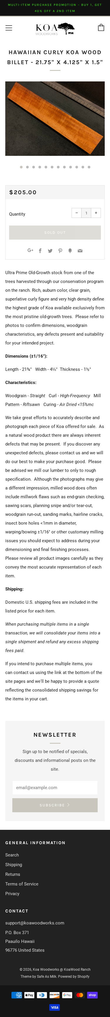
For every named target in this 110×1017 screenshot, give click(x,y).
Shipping (13, 864)
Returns (12, 874)
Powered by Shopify (73, 977)
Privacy (12, 893)
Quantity (17, 214)
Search (12, 855)
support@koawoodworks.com (34, 923)
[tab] (21, 167)
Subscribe (52, 805)
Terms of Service (21, 884)
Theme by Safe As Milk (38, 977)
